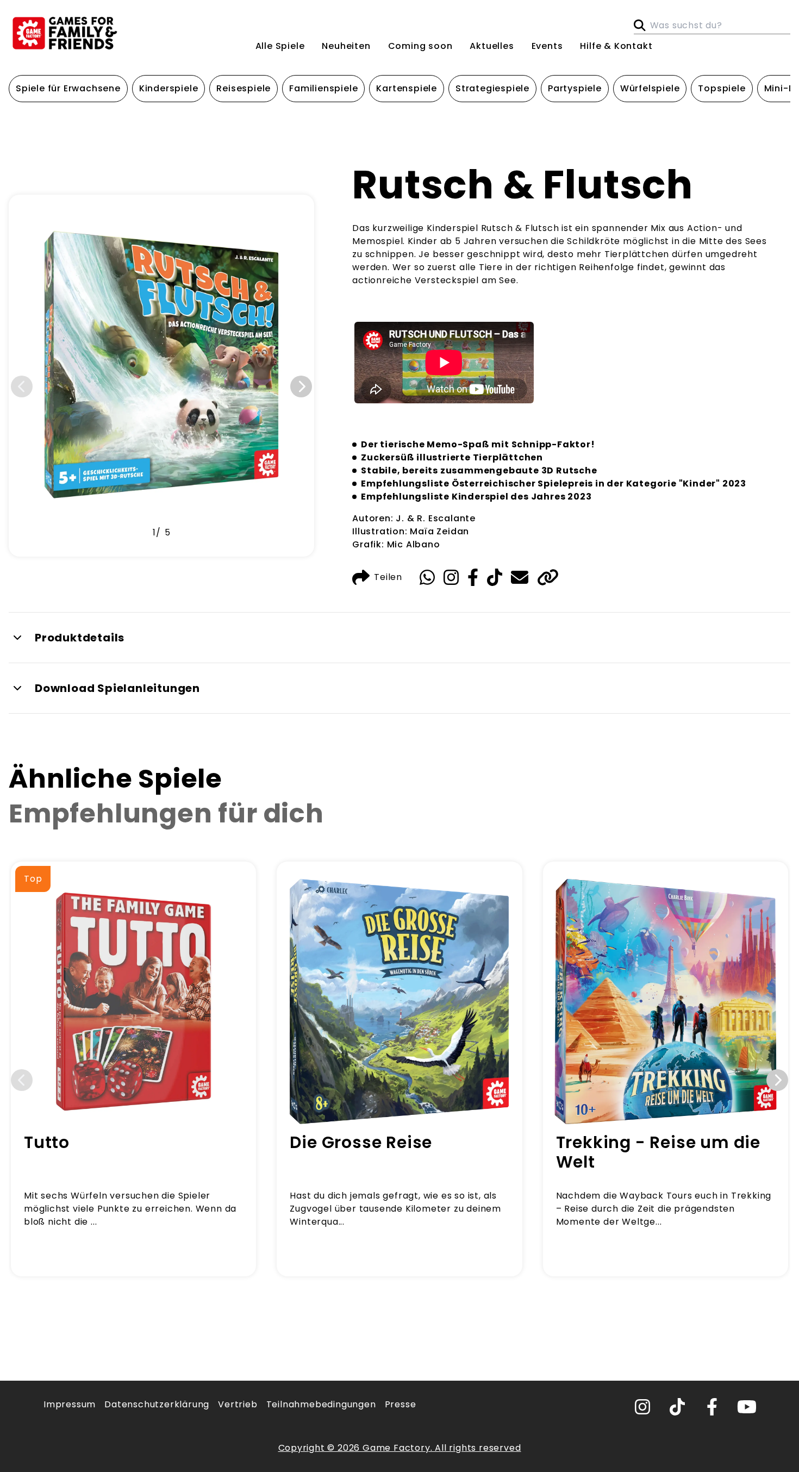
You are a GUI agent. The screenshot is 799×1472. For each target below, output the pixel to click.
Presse (400, 1404)
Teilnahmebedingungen (321, 1404)
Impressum (69, 1404)
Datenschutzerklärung (156, 1404)
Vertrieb (237, 1404)
